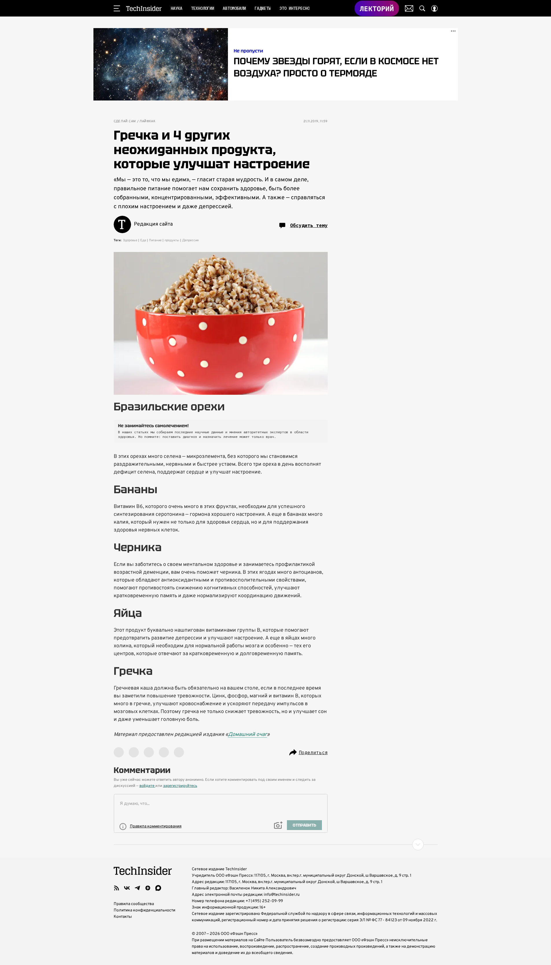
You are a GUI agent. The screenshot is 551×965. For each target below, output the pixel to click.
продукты (172, 240)
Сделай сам (125, 121)
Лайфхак (147, 121)
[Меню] (117, 8)
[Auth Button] (434, 8)
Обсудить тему (309, 225)
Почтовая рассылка (409, 8)
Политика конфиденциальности (144, 910)
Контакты (123, 916)
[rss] (116, 888)
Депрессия (190, 240)
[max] (158, 888)
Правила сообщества (134, 904)
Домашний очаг (247, 734)
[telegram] (137, 888)
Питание (155, 240)
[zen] (148, 888)
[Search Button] (422, 8)
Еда (143, 240)
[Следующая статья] (276, 844)
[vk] (127, 888)
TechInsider (144, 8)
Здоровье (130, 240)
